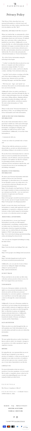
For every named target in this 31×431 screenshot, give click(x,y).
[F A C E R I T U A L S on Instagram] (17, 417)
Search (6, 405)
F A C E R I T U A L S (19, 421)
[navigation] (4, 4)
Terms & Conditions (15, 411)
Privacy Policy (21, 405)
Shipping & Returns (15, 408)
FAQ (12, 405)
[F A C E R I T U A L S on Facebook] (14, 417)
